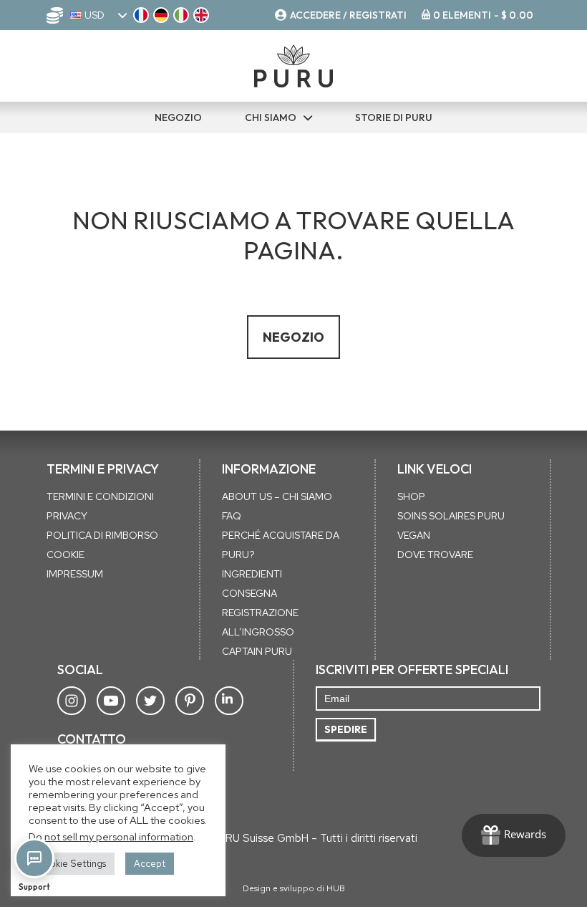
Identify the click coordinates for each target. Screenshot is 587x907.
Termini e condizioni (100, 496)
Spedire (345, 729)
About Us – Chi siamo (277, 496)
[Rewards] (514, 835)
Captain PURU (257, 651)
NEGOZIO (178, 117)
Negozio (293, 337)
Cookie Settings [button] (71, 864)
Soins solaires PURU (451, 515)
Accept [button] (149, 864)
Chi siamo (270, 117)
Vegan (413, 535)
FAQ (231, 515)
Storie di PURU (393, 117)
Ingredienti (252, 573)
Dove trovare (435, 554)
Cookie (65, 554)
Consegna (249, 593)
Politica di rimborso (102, 535)
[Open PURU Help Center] (34, 858)
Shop (411, 496)
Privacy (67, 515)
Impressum (75, 573)
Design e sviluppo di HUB (294, 888)
